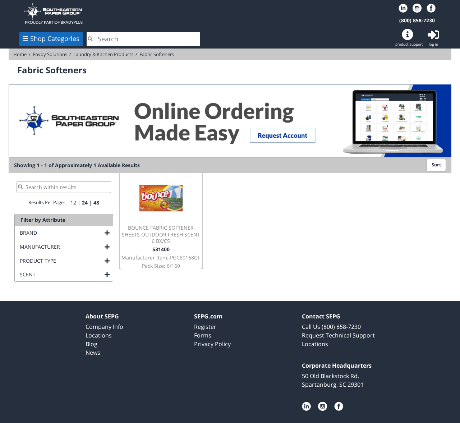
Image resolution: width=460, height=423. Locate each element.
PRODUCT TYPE (66, 260)
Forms (202, 335)
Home (111, 13)
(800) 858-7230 (417, 20)
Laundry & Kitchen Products (103, 54)
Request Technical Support (338, 335)
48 (96, 202)
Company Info (104, 327)
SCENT (57, 274)
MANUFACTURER (66, 246)
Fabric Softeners (156, 54)
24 (85, 202)
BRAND (57, 232)
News (93, 353)
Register (205, 327)
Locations (99, 335)
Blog (91, 344)
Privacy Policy (212, 344)
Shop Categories (54, 38)
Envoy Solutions (50, 54)
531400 (161, 249)
